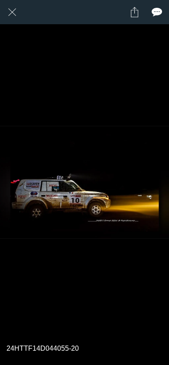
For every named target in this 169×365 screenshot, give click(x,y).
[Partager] (134, 12)
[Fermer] (12, 12)
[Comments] (156, 12)
